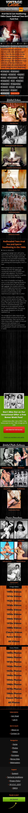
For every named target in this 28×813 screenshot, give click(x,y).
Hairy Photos (7, 488)
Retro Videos (14, 636)
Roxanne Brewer (21, 561)
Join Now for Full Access (14, 429)
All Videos (14, 641)
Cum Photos (21, 467)
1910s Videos (14, 596)
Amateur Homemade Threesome (14, 145)
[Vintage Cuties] (14, 6)
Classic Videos (14, 632)
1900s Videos (14, 591)
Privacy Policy (15, 781)
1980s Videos (14, 627)
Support (15, 773)
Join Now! (15, 716)
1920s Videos (14, 600)
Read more (21, 67)
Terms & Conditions (15, 777)
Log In (25, 9)
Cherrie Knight (14, 582)
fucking (4, 253)
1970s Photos (14, 688)
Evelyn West (21, 540)
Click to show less (8, 250)
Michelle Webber (6, 540)
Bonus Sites (15, 759)
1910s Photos (14, 661)
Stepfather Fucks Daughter (14, 167)
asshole (6, 286)
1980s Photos (14, 693)
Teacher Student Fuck (14, 190)
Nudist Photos (21, 488)
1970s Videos (14, 623)
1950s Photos (14, 679)
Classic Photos (14, 697)
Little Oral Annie (7, 561)
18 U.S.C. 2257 (15, 784)
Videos (15, 751)
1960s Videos (14, 618)
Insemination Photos (14, 510)
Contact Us (15, 733)
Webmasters (15, 762)
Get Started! (14, 799)
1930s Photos (14, 670)
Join (21, 9)
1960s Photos (14, 684)
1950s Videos (14, 614)
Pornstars (15, 9)
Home (15, 744)
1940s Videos (14, 609)
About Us (15, 730)
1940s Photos (14, 675)
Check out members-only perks (14, 437)
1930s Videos (14, 605)
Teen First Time (14, 123)
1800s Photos (14, 652)
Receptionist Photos (7, 467)
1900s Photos (14, 657)
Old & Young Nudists (14, 212)
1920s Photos (14, 666)
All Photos (14, 702)
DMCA (15, 788)
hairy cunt (18, 269)
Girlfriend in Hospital (14, 234)
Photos (8, 9)
